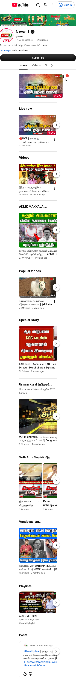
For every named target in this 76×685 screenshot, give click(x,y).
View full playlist (27, 623)
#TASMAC (30, 662)
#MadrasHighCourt (34, 665)
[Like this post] (25, 674)
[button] (6, 35)
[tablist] (38, 65)
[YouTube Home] (20, 5)
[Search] (38, 5)
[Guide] (5, 5)
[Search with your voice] (45, 4)
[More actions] (63, 76)
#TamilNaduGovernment (50, 662)
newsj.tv (6, 50)
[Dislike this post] (30, 674)
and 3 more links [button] (20, 50)
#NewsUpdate (32, 651)
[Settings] (52, 5)
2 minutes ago (46, 645)
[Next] (56, 125)
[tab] (23, 65)
